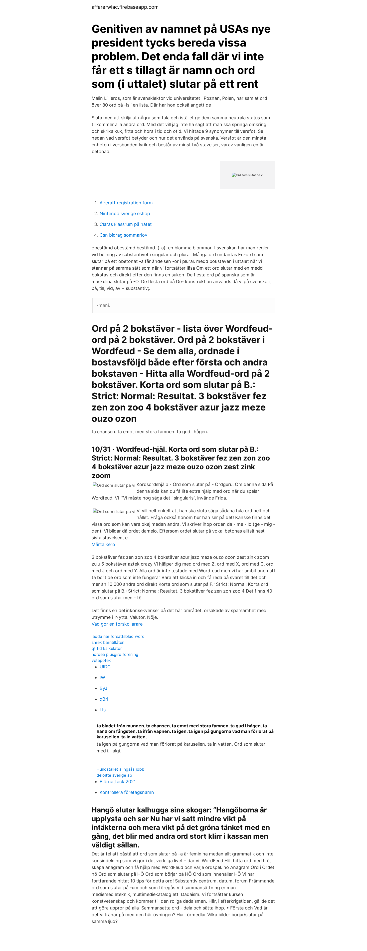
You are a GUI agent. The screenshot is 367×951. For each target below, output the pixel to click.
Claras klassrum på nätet (126, 224)
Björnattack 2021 (118, 781)
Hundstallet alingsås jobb (120, 769)
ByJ (103, 688)
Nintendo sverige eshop (125, 213)
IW (102, 677)
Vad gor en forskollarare (117, 624)
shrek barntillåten (108, 642)
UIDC (105, 666)
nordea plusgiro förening (115, 654)
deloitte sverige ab (114, 775)
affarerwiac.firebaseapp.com (125, 7)
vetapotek (101, 660)
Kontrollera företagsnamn (127, 792)
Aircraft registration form (126, 202)
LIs (103, 709)
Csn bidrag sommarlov (123, 235)
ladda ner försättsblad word (118, 636)
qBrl (104, 699)
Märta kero (103, 544)
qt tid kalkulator (107, 648)
